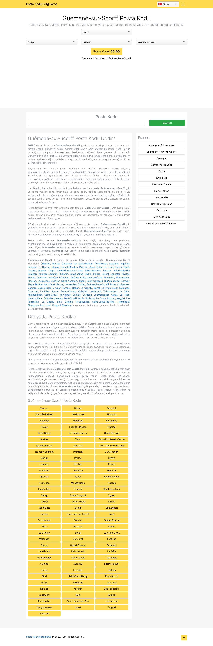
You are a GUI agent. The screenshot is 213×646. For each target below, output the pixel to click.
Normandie (162, 197)
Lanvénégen (76, 273)
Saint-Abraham (69, 280)
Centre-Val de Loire (161, 164)
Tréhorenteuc (110, 291)
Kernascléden (35, 294)
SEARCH (167, 122)
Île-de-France (161, 190)
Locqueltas (44, 280)
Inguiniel (125, 263)
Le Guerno (44, 267)
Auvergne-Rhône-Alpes (161, 145)
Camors (32, 287)
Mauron (46, 263)
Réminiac (64, 277)
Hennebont (124, 301)
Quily (83, 277)
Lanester (115, 273)
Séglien (69, 301)
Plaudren (67, 305)
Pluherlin (63, 273)
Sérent (105, 273)
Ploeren (32, 280)
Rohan (75, 287)
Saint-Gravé (51, 294)
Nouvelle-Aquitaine (161, 203)
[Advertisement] (106, 86)
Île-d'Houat (101, 263)
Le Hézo (125, 294)
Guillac (81, 284)
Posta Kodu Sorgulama (41, 4)
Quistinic (83, 291)
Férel (39, 298)
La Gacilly (48, 301)
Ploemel (83, 267)
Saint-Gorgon (111, 433)
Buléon (39, 284)
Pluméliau (109, 277)
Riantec (111, 298)
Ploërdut (90, 298)
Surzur (54, 291)
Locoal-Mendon (69, 267)
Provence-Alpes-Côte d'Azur (161, 223)
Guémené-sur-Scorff (120, 58)
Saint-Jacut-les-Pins (103, 301)
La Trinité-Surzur (113, 267)
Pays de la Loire (161, 216)
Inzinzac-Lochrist (47, 273)
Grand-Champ (68, 291)
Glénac (56, 263)
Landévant (95, 291)
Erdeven (55, 280)
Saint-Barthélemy (53, 298)
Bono (113, 284)
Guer (57, 287)
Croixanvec (123, 284)
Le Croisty (86, 287)
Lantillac (44, 291)
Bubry (82, 280)
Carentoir (67, 263)
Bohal (97, 287)
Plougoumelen (35, 305)
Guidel (116, 280)
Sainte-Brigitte (46, 287)
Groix (81, 298)
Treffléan (53, 277)
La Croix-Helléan (83, 263)
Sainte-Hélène (94, 277)
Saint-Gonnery (93, 270)
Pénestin (32, 267)
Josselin (107, 270)
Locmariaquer (101, 294)
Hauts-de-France (161, 184)
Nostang (114, 263)
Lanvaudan (71, 284)
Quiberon (42, 277)
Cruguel (56, 305)
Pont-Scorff (70, 298)
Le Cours (101, 298)
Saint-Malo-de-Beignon (111, 445)
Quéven (75, 277)
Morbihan (100, 58)
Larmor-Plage (78, 501)
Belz (59, 301)
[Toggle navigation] (183, 4)
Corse (161, 171)
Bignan (108, 280)
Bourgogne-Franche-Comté (161, 151)
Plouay (55, 267)
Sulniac (77, 294)
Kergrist (121, 298)
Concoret (33, 291)
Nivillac (126, 273)
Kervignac (65, 294)
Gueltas (42, 270)
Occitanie (161, 210)
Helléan (32, 298)
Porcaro (66, 287)
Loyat (48, 305)
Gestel (59, 284)
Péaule (31, 277)
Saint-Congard (95, 280)
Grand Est (161, 177)
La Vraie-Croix (109, 287)
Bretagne (87, 58)
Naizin (88, 273)
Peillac (96, 273)
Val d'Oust (49, 284)
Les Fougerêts (111, 588)
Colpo (51, 270)
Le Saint (125, 291)
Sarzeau (87, 294)
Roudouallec (82, 301)
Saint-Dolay (95, 267)
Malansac (124, 287)
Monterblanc (123, 277)
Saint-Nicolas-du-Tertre (70, 270)
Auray (114, 294)
